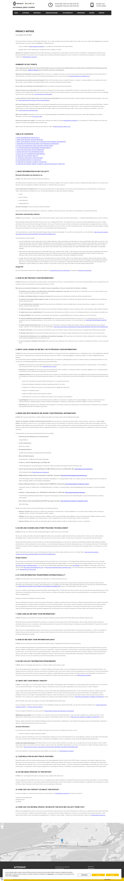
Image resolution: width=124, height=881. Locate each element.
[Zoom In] (2, 825)
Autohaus (25, 12)
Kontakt (101, 12)
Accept (112, 875)
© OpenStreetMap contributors (117, 860)
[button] (62, 840)
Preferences (84, 875)
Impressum (91, 866)
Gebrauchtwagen (51, 12)
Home (16, 12)
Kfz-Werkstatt (68, 12)
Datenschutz (91, 868)
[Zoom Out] (2, 827)
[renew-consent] (2, 879)
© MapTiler (106, 860)
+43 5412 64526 (101, 6)
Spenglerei (81, 12)
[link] (38, 13)
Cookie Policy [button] (51, 874)
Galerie (91, 12)
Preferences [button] (15, 875)
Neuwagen (36, 12)
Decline (98, 875)
